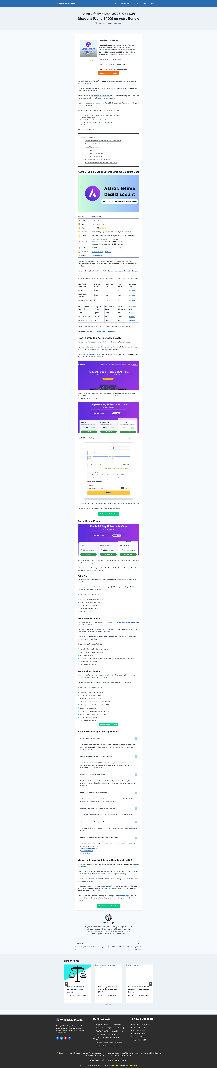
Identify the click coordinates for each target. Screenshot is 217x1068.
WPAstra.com (97, 255)
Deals (144, 3)
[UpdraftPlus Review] (139, 1027)
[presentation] (77, 974)
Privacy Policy (108, 1060)
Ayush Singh (102, 23)
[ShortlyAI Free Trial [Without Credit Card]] (108, 1028)
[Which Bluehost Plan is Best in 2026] (106, 1034)
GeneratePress (97, 252)
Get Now (132, 290)
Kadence (108, 252)
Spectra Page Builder (126, 896)
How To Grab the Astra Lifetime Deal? (98, 144)
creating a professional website (120, 622)
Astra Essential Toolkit (96, 153)
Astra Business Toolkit (96, 156)
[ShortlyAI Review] (138, 1030)
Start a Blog (125, 3)
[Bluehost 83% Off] (138, 1037)
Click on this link (89, 354)
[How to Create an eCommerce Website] (107, 1043)
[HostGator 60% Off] (138, 1040)
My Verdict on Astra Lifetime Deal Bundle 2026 (101, 163)
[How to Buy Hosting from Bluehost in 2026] (108, 1038)
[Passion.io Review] (138, 1034)
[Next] (150, 984)
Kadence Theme (87, 851)
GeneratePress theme (89, 848)
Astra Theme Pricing (92, 147)
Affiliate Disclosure (121, 1060)
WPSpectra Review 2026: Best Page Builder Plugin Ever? (127, 946)
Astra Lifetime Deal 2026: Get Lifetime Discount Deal (103, 141)
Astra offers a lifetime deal (100, 96)
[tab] (105, 1004)
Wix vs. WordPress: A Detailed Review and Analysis (75, 989)
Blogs (136, 3)
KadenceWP (133, 1065)
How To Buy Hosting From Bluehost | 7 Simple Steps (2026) (108, 989)
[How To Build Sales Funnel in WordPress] (108, 1046)
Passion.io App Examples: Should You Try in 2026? (90, 946)
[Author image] (96, 23)
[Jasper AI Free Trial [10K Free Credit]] (107, 1025)
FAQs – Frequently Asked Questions (97, 159)
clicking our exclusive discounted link (121, 271)
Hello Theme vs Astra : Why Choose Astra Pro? (102, 331)
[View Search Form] (159, 3)
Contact (92, 1060)
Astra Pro (91, 150)
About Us (99, 1060)
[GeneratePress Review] (140, 1024)
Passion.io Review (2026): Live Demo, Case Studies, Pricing (139, 989)
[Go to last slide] (66, 984)
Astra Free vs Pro (107, 886)
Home (115, 3)
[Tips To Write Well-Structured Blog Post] (108, 1031)
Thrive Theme (86, 853)
